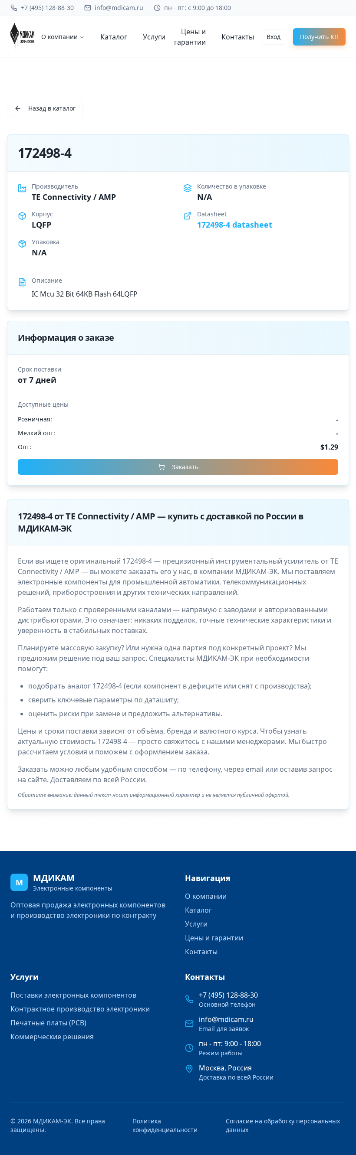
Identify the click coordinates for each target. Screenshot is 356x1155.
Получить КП (319, 37)
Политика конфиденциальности (165, 1125)
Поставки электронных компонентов (73, 995)
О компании (59, 37)
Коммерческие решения (52, 1036)
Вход (273, 37)
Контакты (237, 37)
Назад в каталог (52, 108)
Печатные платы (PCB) (48, 1023)
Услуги (154, 37)
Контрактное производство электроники (80, 1009)
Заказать (185, 467)
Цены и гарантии (190, 37)
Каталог (113, 37)
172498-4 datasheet (234, 224)
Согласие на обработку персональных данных (283, 1125)
